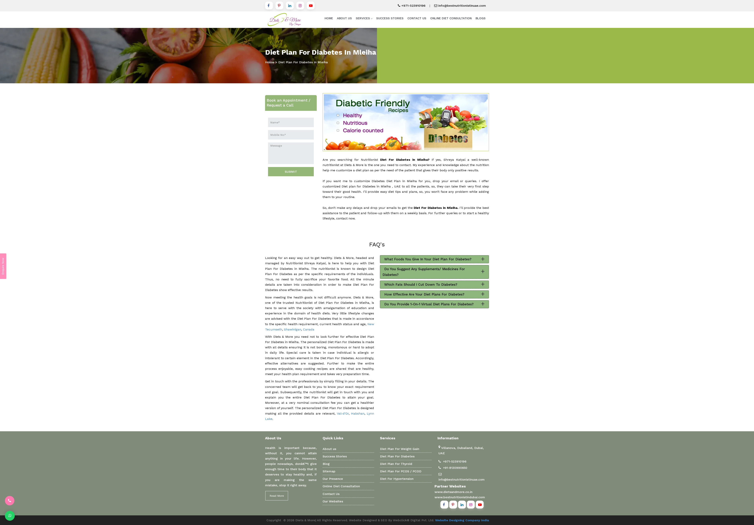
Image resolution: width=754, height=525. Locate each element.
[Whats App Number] (10, 516)
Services (363, 18)
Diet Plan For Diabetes (397, 456)
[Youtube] (311, 5)
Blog (326, 464)
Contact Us (416, 18)
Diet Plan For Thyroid (396, 464)
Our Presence (333, 479)
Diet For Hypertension (397, 479)
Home (329, 18)
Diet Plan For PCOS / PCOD (400, 471)
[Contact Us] (9, 500)
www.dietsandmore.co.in (453, 492)
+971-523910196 (412, 5)
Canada (308, 329)
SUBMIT (291, 171)
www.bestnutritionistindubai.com (460, 497)
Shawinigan (292, 329)
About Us (344, 18)
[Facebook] (269, 5)
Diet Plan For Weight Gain (399, 449)
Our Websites (333, 501)
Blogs (481, 18)
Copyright (273, 520)
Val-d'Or (343, 413)
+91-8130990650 (455, 468)
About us (329, 449)
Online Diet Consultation (451, 18)
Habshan (357, 413)
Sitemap (329, 471)
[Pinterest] (279, 5)
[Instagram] (300, 5)
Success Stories (390, 18)
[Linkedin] (290, 5)
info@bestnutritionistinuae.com (461, 5)
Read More (277, 495)
